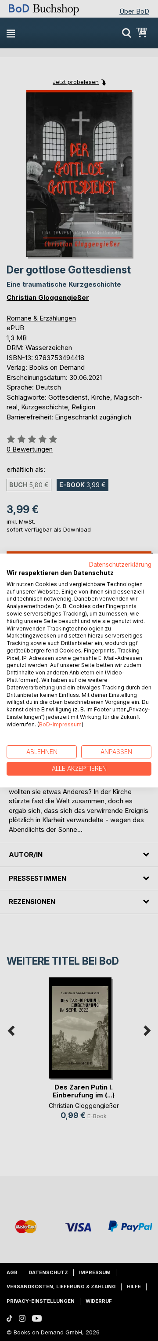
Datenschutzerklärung (120, 564)
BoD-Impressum (60, 724)
